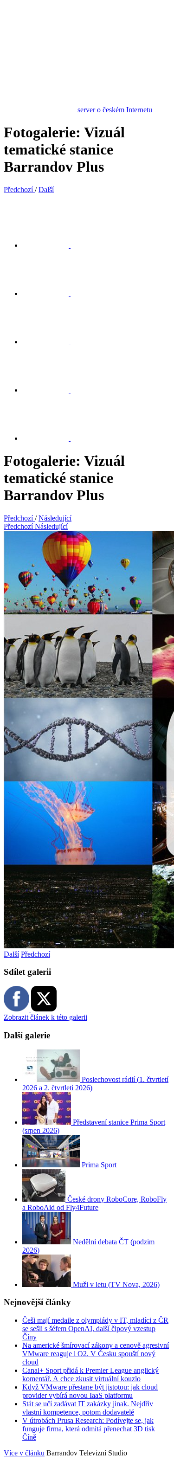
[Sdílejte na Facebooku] (51, 293)
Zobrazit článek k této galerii (45, 1017)
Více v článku (24, 1453)
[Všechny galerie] (51, 390)
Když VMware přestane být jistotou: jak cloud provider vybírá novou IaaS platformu (90, 1391)
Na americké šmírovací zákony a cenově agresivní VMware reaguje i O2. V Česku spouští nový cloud (95, 1353)
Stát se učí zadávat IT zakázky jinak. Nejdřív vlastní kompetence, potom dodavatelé (87, 1408)
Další (11, 954)
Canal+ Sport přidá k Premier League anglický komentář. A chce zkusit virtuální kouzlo (90, 1374)
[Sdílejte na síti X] (51, 245)
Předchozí (35, 954)
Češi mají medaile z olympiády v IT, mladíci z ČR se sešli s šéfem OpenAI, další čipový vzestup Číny (95, 1328)
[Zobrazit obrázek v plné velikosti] (51, 342)
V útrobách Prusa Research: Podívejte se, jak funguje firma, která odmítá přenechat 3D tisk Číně (88, 1428)
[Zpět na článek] (51, 438)
